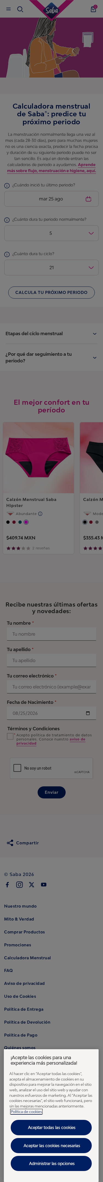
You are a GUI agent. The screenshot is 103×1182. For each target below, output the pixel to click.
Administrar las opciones (52, 1163)
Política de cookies (26, 1111)
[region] (51, 1115)
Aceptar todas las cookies (52, 1127)
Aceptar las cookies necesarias (52, 1145)
